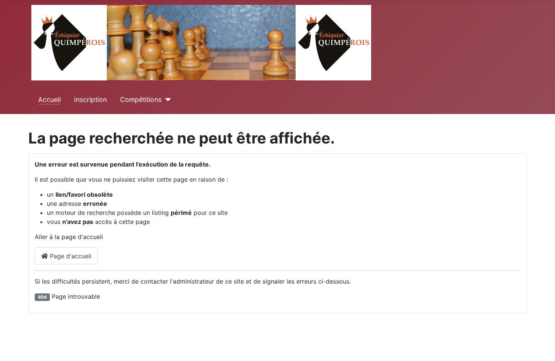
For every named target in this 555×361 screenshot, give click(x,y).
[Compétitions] (166, 100)
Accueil (49, 99)
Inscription (90, 99)
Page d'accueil (69, 256)
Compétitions (141, 99)
